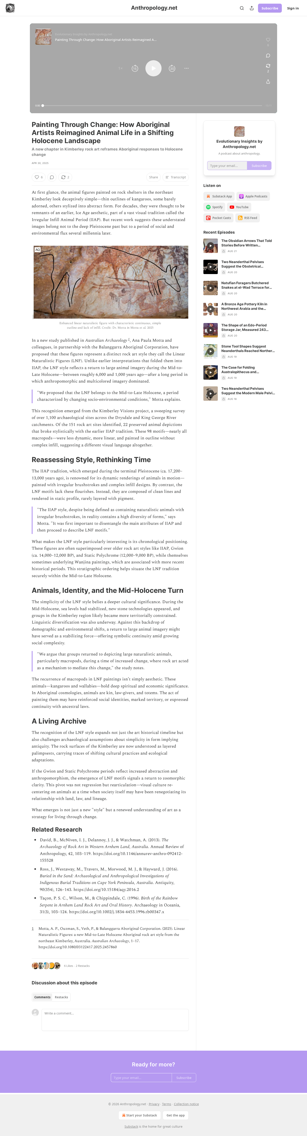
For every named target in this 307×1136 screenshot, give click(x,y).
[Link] (25, 459)
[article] (239, 246)
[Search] (241, 8)
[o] (210, 245)
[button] (120, 68)
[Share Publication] (251, 8)
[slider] (152, 105)
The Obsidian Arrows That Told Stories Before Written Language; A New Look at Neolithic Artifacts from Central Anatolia (247, 243)
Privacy (154, 1104)
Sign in (293, 8)
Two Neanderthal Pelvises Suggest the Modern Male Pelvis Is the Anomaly (247, 390)
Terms (166, 1104)
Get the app (176, 1115)
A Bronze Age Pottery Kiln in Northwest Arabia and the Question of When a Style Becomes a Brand (244, 306)
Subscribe (270, 8)
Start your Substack (141, 1115)
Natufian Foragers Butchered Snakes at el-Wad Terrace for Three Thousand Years (245, 285)
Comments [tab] (42, 997)
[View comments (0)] (268, 55)
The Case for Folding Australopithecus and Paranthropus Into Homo (241, 369)
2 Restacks (83, 966)
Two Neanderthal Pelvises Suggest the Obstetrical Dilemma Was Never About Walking (243, 264)
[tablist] (51, 997)
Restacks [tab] (61, 997)
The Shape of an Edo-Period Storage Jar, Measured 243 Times (244, 327)
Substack (131, 1126)
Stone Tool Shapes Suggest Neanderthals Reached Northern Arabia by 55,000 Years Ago (247, 348)
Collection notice (186, 1104)
